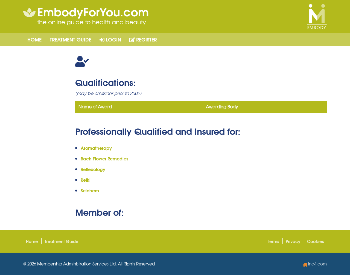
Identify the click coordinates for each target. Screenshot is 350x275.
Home (34, 39)
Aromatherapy (96, 147)
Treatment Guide (70, 39)
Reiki (86, 179)
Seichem (90, 190)
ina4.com (317, 264)
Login (112, 39)
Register (146, 39)
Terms (273, 241)
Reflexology (93, 169)
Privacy (293, 241)
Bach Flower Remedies (104, 158)
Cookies (315, 241)
